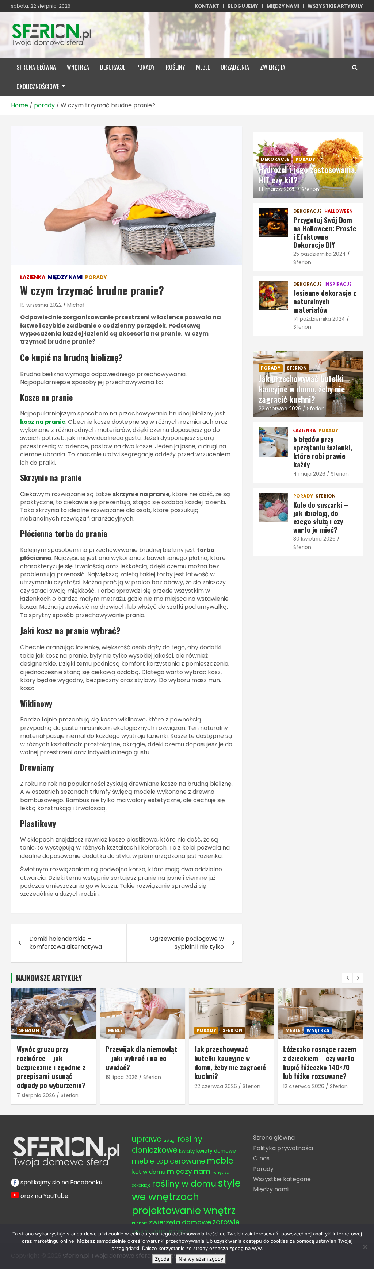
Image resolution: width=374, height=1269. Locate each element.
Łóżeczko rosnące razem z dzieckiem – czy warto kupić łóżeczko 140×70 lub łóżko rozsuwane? (231, 1062)
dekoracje (112, 67)
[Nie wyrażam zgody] (365, 1246)
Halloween (338, 211)
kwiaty (187, 1151)
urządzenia (235, 67)
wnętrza (78, 67)
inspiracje (338, 284)
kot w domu (148, 1172)
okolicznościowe (37, 86)
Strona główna (274, 1137)
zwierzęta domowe (180, 1222)
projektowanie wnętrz (184, 1210)
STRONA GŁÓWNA (36, 67)
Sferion (310, 189)
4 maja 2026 (309, 473)
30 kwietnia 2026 (314, 538)
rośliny (175, 67)
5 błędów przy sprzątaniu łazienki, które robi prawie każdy (322, 451)
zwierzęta (272, 67)
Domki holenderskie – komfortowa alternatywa (65, 943)
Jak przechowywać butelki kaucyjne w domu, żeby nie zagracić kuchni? (302, 388)
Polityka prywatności (283, 1148)
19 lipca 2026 (33, 1077)
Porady (263, 1169)
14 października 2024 (319, 318)
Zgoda (162, 1259)
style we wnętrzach (186, 1189)
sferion (297, 368)
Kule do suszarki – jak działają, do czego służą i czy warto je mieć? (320, 516)
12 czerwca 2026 (215, 1086)
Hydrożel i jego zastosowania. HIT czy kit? (308, 174)
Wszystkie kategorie (282, 1179)
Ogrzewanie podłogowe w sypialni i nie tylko (187, 943)
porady (145, 67)
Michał (75, 305)
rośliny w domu (184, 1183)
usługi (170, 1140)
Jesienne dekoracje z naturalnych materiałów (324, 300)
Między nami (271, 1189)
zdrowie (226, 1222)
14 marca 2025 (277, 189)
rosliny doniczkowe (167, 1144)
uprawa (147, 1139)
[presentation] (347, 978)
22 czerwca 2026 (280, 408)
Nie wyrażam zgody (201, 1259)
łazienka (32, 277)
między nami (65, 277)
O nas (261, 1158)
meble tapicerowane (168, 1161)
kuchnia (140, 1223)
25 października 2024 (319, 254)
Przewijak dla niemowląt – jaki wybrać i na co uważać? (52, 1058)
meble (203, 67)
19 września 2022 (41, 305)
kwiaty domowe (216, 1151)
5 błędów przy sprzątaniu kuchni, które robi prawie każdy (320, 1058)
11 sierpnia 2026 (302, 1077)
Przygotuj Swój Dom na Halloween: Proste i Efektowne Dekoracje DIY (324, 231)
